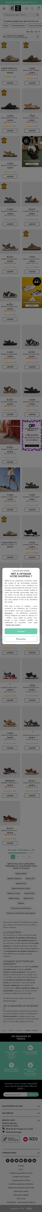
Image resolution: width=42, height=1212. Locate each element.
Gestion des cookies (13, 625)
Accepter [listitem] (21, 631)
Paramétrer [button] (8, 613)
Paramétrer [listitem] (21, 638)
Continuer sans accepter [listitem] (21, 570)
